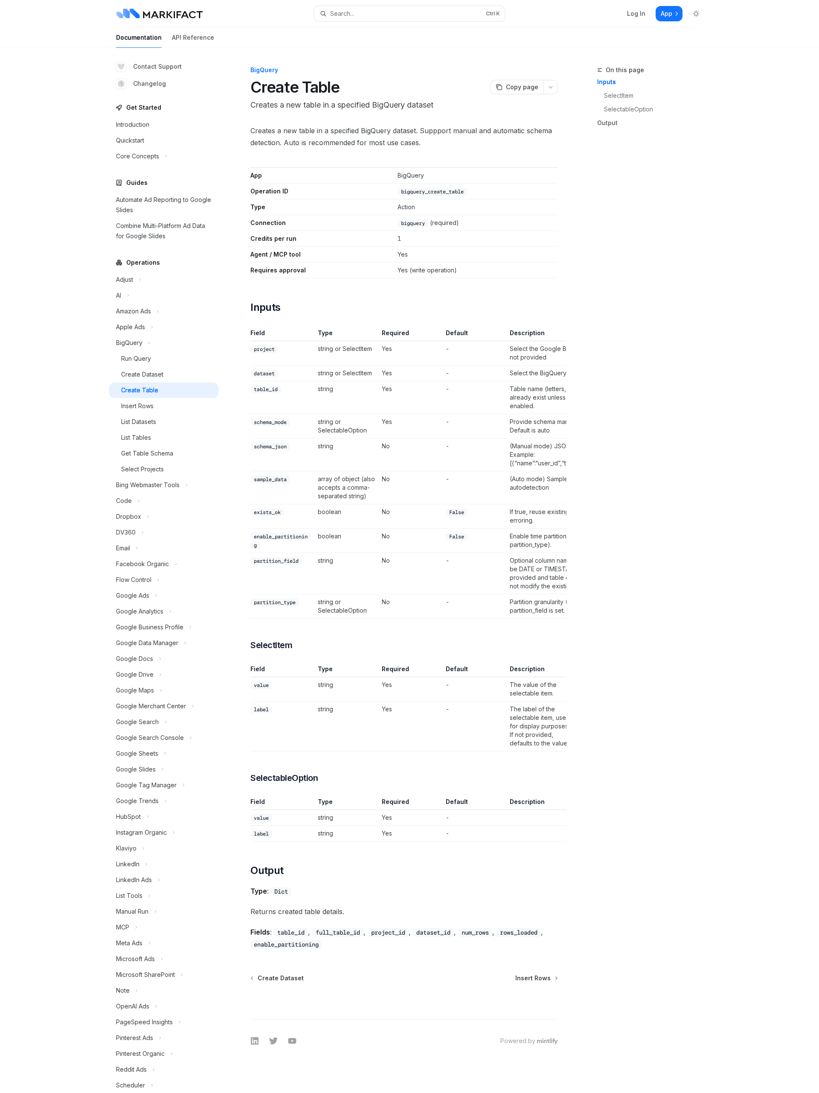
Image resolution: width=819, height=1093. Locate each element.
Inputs (606, 81)
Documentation (139, 37)
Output (607, 122)
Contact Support (157, 66)
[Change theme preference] (696, 13)
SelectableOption (628, 109)
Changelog (149, 83)
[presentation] (170, 570)
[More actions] (550, 87)
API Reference (193, 37)
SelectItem (618, 95)
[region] (404, 474)
